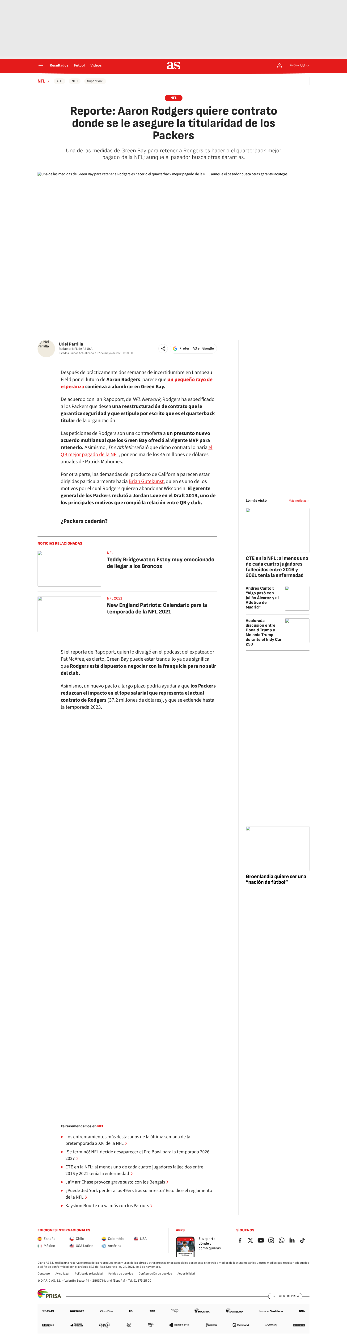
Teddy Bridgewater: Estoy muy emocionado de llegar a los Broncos (160, 563)
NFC (75, 81)
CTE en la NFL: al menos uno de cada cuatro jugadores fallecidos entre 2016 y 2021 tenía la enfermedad (134, 1170)
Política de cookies (120, 1273)
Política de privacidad (89, 1273)
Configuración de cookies (155, 1273)
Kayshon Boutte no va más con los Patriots (107, 1205)
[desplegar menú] (41, 65)
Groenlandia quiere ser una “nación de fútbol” (276, 879)
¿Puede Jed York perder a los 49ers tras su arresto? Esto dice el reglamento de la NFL (138, 1193)
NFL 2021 (114, 598)
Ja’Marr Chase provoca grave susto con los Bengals (115, 1182)
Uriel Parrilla (71, 344)
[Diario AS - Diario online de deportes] (173, 65)
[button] (163, 348)
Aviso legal (62, 1273)
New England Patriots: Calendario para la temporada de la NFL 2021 (157, 608)
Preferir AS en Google (196, 348)
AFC (59, 81)
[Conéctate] (279, 65)
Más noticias (298, 501)
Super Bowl (95, 81)
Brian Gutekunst (146, 481)
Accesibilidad (186, 1273)
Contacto (44, 1273)
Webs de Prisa (289, 1296)
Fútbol (79, 65)
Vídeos (96, 65)
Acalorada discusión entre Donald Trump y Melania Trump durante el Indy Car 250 (264, 632)
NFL (41, 81)
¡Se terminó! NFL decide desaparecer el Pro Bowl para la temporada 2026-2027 (138, 1155)
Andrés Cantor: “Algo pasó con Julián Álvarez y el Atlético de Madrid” (262, 598)
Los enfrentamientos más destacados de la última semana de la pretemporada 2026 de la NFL (127, 1140)
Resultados (59, 65)
